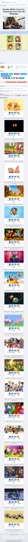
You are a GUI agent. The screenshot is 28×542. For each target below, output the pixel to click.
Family (21, 333)
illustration (21, 88)
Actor (21, 90)
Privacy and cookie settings (21, 538)
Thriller (23, 90)
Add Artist (2, 67)
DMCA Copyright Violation (12, 538)
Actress (13, 90)
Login (12, 2)
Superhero (14, 486)
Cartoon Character (20, 161)
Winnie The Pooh (13, 161)
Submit (6, 2)
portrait (18, 88)
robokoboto (11, 67)
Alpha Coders (3, 1)
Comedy (10, 91)
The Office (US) (9, 88)
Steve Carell (7, 91)
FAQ (6, 536)
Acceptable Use (20, 536)
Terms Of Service (15, 536)
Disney (7, 90)
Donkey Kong (11, 226)
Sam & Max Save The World (14, 507)
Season (18, 90)
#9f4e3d (19, 95)
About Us (3, 536)
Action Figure (19, 357)
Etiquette (25, 536)
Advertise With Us (5, 538)
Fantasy (4, 90)
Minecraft (16, 269)
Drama (16, 90)
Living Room (15, 443)
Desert (18, 204)
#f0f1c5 (13, 95)
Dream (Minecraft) (12, 269)
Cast (4, 91)
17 (15, 133)
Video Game (9, 204)
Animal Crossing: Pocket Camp (17, 529)
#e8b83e (15, 95)
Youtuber (8, 269)
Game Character (9, 357)
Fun (21, 290)
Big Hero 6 (12, 485)
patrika (16, 179)
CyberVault (16, 267)
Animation (14, 140)
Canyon (21, 204)
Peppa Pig (12, 333)
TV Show (4, 88)
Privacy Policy (10, 536)
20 (15, 155)
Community (9, 2)
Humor (12, 443)
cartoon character (14, 88)
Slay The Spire (12, 311)
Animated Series (21, 464)
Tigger (16, 161)
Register (15, 2)
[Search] (26, 1)
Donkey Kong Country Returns (15, 247)
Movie (9, 90)
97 (15, 112)
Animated (20, 421)
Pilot (11, 90)
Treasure (19, 290)
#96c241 (18, 95)
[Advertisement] (14, 56)
